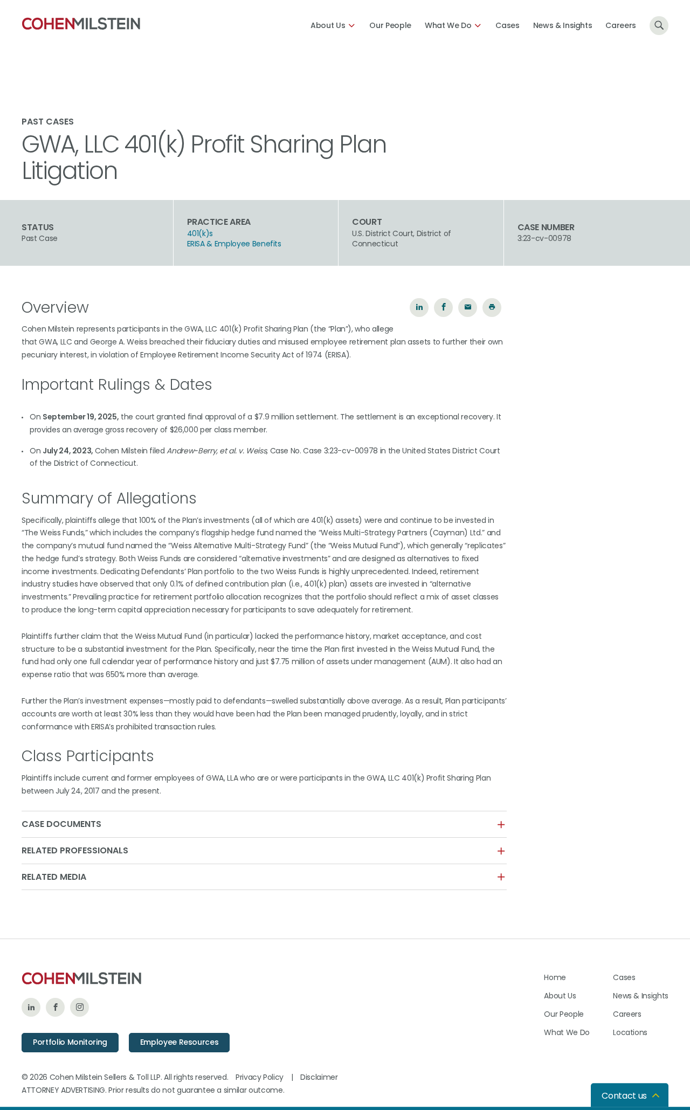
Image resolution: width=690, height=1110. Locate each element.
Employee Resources (179, 1042)
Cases (507, 25)
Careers (620, 25)
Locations (630, 1032)
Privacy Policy (260, 1077)
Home (555, 977)
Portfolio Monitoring (70, 1042)
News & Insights (562, 25)
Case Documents (61, 824)
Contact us (624, 1096)
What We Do (448, 25)
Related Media (54, 877)
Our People (390, 25)
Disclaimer (319, 1077)
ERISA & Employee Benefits (234, 244)
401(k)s (200, 234)
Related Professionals (75, 851)
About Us (327, 25)
